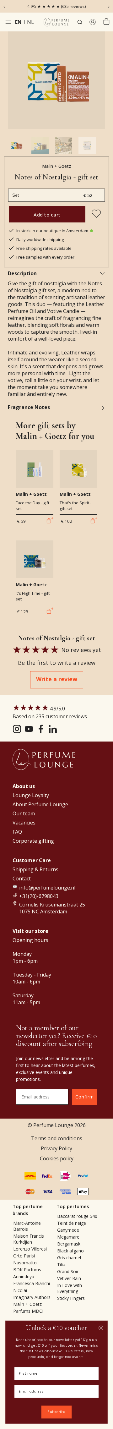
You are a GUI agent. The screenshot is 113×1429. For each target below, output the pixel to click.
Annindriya (23, 1276)
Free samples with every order (45, 257)
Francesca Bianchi (31, 1283)
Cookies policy (56, 1158)
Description (22, 273)
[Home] (56, 22)
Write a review (56, 679)
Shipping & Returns (35, 869)
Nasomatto (25, 1263)
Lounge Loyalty (31, 795)
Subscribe (56, 1412)
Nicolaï (20, 1290)
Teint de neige (71, 1223)
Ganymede (68, 1230)
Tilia (61, 1264)
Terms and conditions (56, 1138)
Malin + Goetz (56, 166)
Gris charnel (69, 1258)
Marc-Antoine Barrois (27, 1226)
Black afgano (70, 1251)
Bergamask (68, 1244)
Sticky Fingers (71, 1298)
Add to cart (47, 214)
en (18, 22)
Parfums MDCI (28, 1311)
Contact (22, 878)
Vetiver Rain (69, 1278)
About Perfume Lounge (40, 804)
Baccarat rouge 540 (77, 1216)
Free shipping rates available (44, 248)
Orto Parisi (24, 1256)
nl (30, 22)
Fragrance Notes (29, 407)
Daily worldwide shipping (40, 239)
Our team (24, 813)
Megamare (68, 1237)
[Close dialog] (101, 1328)
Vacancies (24, 822)
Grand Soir (67, 1271)
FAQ (17, 831)
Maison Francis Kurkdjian (28, 1239)
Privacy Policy (56, 1148)
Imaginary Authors (32, 1297)
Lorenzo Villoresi (30, 1249)
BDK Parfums (27, 1270)
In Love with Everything (69, 1288)
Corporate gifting (33, 840)
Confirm (84, 1097)
